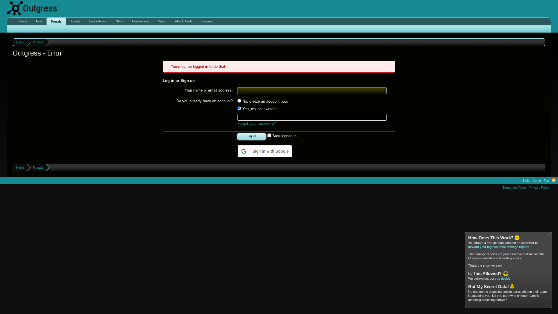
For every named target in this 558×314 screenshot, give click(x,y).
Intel (39, 21)
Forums (206, 21)
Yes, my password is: (260, 109)
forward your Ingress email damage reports (498, 247)
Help (526, 180)
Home (23, 21)
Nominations (140, 21)
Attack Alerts (184, 21)
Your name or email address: (209, 90)
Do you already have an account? (204, 101)
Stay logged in (283, 136)
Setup (162, 21)
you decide (502, 278)
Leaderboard (98, 21)
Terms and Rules (514, 187)
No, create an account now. (264, 101)
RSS (553, 180)
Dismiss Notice (548, 235)
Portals (56, 21)
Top (546, 180)
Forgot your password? (256, 123)
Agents (76, 21)
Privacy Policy (540, 187)
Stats (119, 21)
